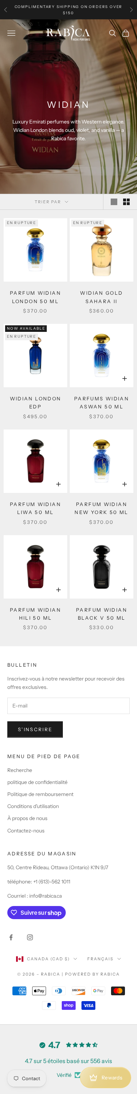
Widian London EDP (35, 402)
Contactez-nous (26, 830)
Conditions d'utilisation (33, 806)
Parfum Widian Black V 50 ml (101, 614)
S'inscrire (35, 729)
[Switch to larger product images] (114, 201)
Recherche (19, 770)
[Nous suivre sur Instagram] (30, 937)
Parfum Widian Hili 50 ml (35, 614)
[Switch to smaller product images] (126, 201)
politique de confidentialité (37, 782)
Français (100, 958)
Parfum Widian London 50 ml (35, 297)
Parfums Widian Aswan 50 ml (101, 402)
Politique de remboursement (40, 794)
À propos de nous (27, 818)
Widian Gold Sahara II (101, 297)
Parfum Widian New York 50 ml (101, 508)
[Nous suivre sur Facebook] (11, 937)
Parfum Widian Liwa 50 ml (35, 508)
